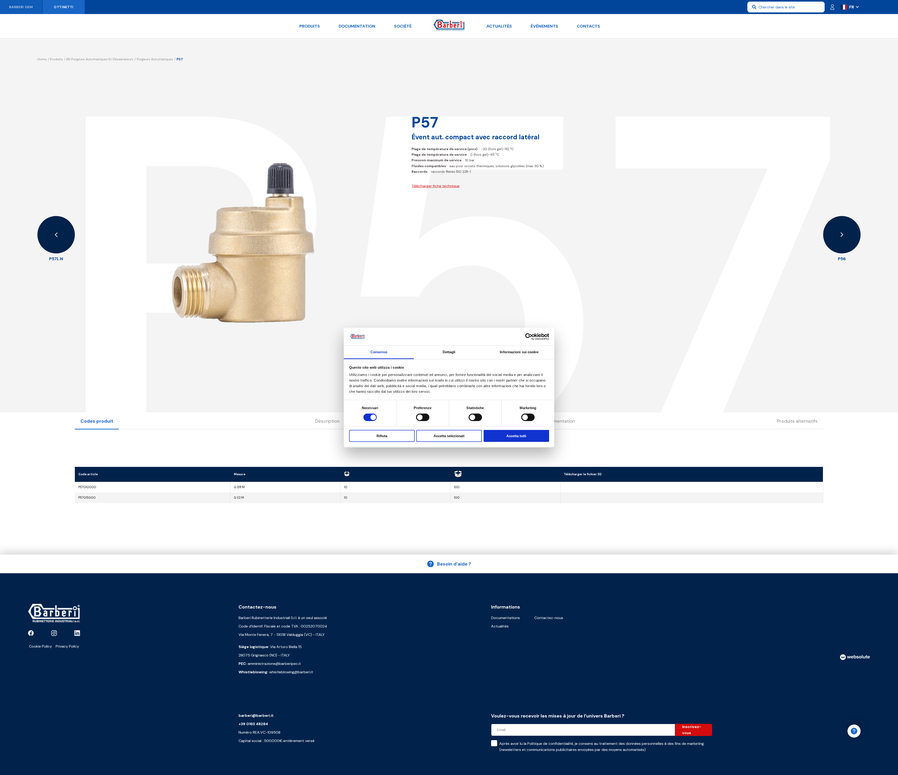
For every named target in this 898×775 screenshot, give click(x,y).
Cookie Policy (40, 646)
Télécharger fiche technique (436, 186)
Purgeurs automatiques (155, 59)
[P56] (842, 234)
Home (42, 59)
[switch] (422, 417)
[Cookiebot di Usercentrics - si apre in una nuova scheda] (528, 336)
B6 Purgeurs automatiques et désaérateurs (99, 59)
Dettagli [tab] (449, 352)
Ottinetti (63, 7)
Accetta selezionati (449, 436)
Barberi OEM (21, 7)
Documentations (505, 617)
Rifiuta (382, 436)
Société (403, 26)
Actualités (499, 26)
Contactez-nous (548, 617)
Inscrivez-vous (691, 729)
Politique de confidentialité (550, 743)
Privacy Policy (67, 646)
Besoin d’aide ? (454, 564)
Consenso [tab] (378, 352)
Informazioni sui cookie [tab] (519, 352)
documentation (357, 26)
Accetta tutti (516, 436)
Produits (309, 26)
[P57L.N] (56, 234)
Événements (544, 26)
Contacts (588, 26)
